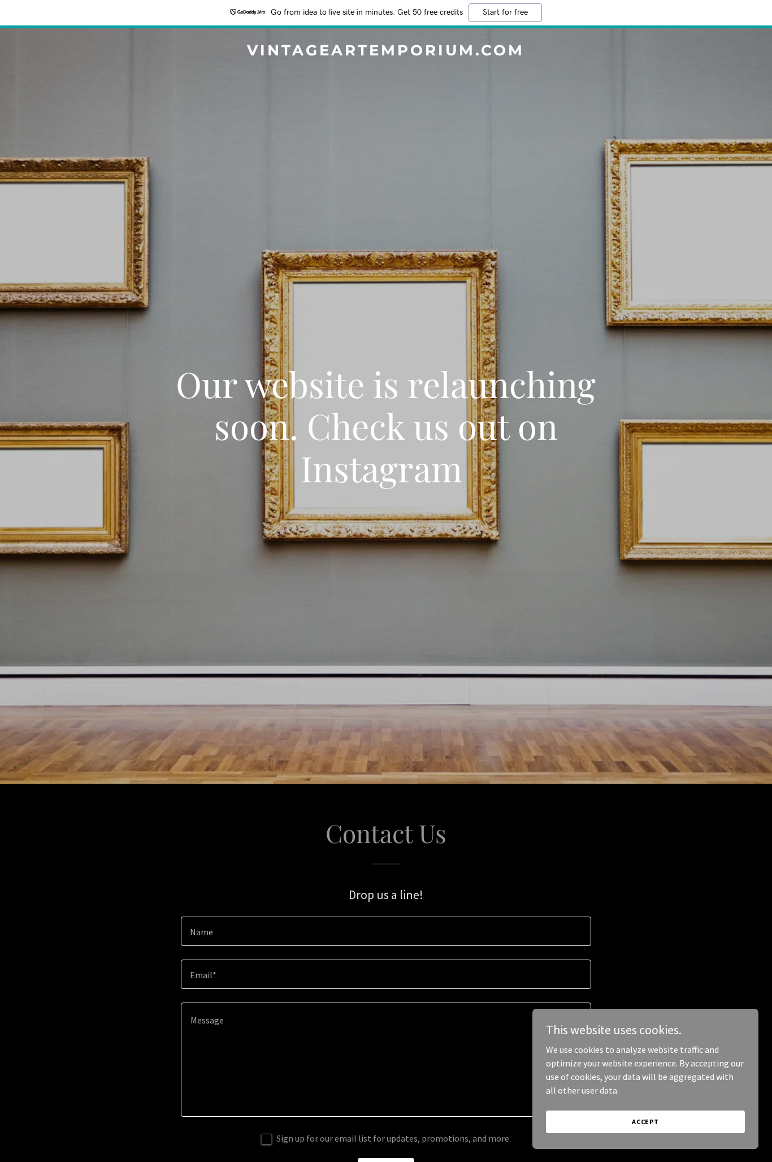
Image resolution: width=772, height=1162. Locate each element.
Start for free (505, 12)
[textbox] (386, 931)
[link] (386, 52)
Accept (645, 1121)
